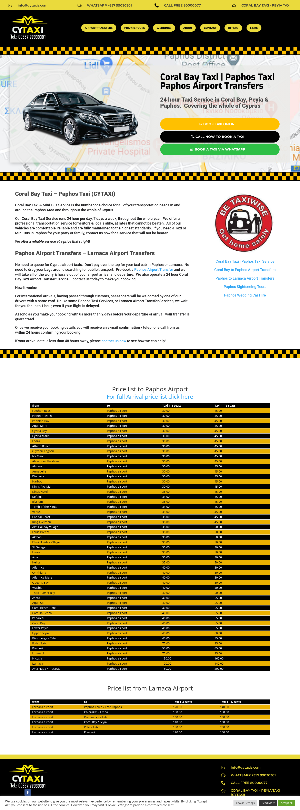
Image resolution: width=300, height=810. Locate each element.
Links (254, 28)
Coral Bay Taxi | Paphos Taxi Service (245, 261)
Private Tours (134, 28)
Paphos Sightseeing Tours (245, 287)
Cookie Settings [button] (245, 803)
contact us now (114, 341)
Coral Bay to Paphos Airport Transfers (245, 270)
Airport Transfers (99, 28)
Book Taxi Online (220, 124)
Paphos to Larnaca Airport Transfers (245, 278)
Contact (210, 28)
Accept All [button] (286, 803)
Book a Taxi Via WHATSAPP (220, 149)
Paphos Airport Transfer (153, 270)
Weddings (164, 28)
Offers (233, 28)
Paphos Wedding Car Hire (245, 295)
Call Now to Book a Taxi (220, 137)
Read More (268, 803)
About (187, 28)
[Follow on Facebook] (27, 792)
